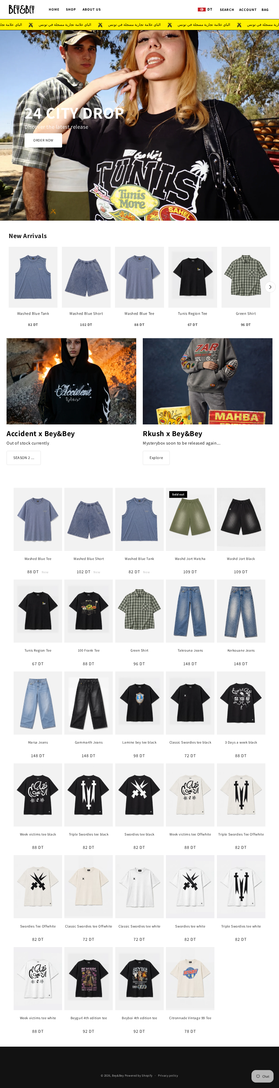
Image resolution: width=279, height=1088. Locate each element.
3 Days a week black (241, 742)
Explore (156, 457)
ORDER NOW (43, 140)
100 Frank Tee (89, 650)
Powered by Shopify (139, 1075)
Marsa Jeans (38, 742)
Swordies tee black (139, 834)
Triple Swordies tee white (241, 926)
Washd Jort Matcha (190, 559)
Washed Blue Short (89, 559)
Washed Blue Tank (139, 559)
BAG (265, 9)
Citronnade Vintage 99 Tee (190, 1018)
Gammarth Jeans (88, 742)
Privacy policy (168, 1075)
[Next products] (270, 287)
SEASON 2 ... (23, 457)
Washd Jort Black (241, 559)
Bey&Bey (118, 1075)
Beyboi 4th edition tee (139, 1018)
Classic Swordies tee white (139, 926)
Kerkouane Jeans (241, 650)
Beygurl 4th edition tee (89, 1018)
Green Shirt (139, 650)
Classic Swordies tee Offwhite (88, 926)
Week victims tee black (38, 834)
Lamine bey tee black (139, 742)
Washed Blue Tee (38, 559)
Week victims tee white (38, 1018)
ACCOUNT (248, 9)
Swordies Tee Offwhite (38, 926)
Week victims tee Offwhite (190, 834)
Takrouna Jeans (190, 650)
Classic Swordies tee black (190, 742)
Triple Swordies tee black (89, 834)
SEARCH (227, 9)
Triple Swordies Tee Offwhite (241, 834)
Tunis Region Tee (38, 650)
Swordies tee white (190, 926)
